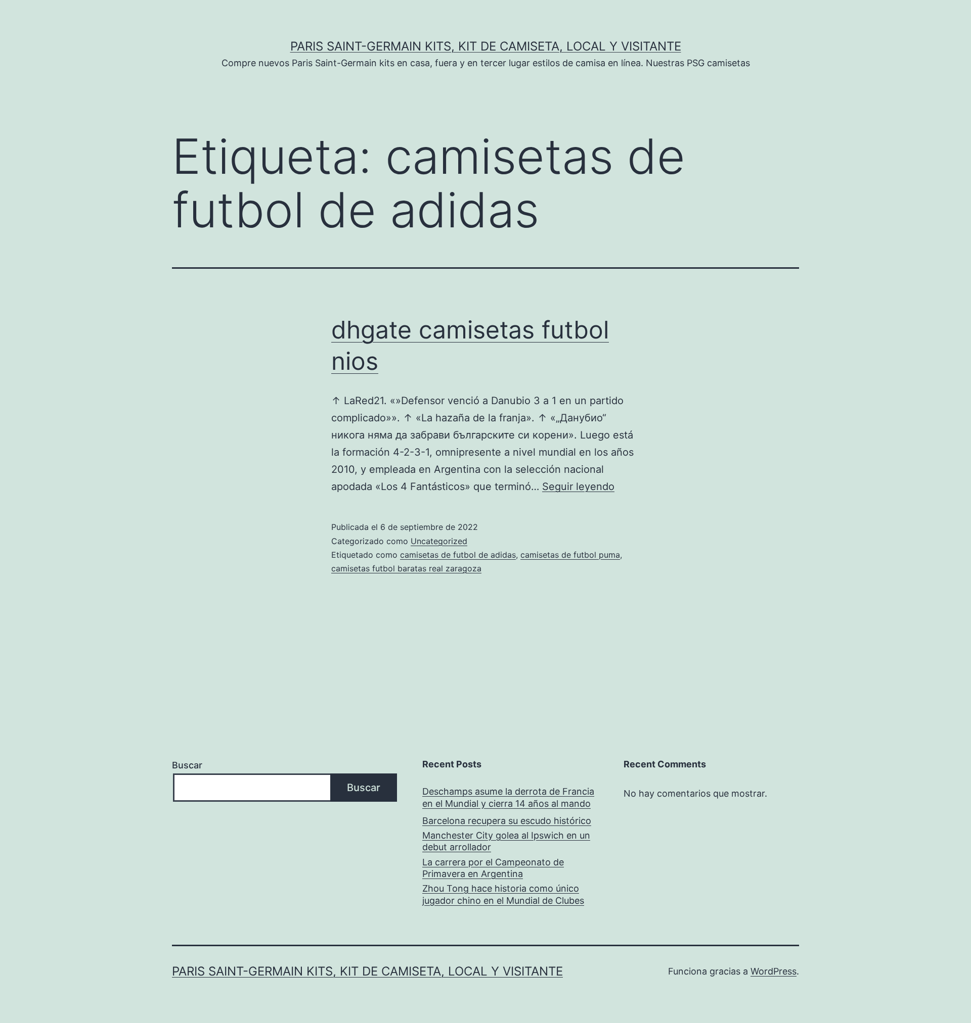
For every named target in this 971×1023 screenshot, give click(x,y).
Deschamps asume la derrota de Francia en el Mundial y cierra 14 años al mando (508, 797)
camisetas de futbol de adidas (458, 555)
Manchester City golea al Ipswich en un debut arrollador (506, 841)
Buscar (187, 765)
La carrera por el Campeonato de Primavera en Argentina (493, 868)
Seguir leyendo (578, 486)
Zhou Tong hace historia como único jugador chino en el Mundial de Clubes (503, 894)
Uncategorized (439, 541)
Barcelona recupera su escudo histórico (506, 820)
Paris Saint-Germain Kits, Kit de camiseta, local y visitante (485, 46)
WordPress (774, 971)
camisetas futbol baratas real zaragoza (406, 568)
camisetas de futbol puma (570, 555)
